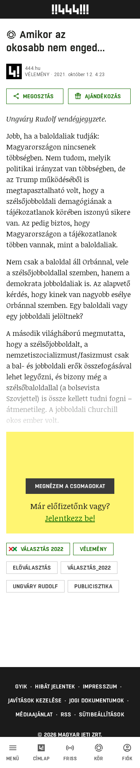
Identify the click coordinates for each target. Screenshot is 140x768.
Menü (12, 758)
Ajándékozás (103, 96)
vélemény (37, 74)
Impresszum (100, 686)
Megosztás (38, 96)
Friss (70, 758)
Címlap (41, 758)
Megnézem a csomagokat (70, 486)
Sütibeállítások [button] (101, 714)
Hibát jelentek (55, 686)
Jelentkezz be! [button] (70, 518)
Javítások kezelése (34, 700)
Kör (98, 758)
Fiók (127, 758)
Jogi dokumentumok (96, 700)
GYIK (21, 686)
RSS (66, 714)
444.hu (32, 68)
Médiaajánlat (34, 714)
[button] (38, 549)
